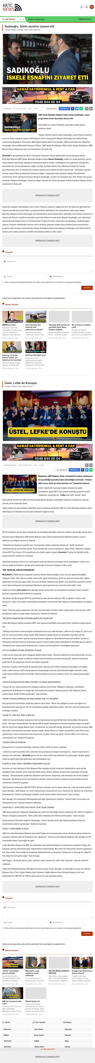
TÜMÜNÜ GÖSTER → (85, 19)
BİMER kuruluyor (9, 325)
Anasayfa (7, 30)
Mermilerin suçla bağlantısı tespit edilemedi (32, 973)
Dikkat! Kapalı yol (32, 1001)
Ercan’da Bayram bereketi (38, 19)
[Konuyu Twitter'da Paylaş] (77, 108)
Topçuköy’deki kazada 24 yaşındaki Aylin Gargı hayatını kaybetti (59, 327)
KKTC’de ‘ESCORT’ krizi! (35, 355)
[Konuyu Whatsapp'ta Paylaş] (81, 108)
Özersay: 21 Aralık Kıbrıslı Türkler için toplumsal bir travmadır (12, 357)
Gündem (8, 109)
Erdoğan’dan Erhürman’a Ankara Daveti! (82, 972)
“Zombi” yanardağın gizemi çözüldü (10, 972)
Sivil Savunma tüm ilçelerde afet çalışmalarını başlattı (34, 327)
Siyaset (14, 465)
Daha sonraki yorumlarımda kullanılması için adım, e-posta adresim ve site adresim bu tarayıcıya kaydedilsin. (43, 282)
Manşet (13, 30)
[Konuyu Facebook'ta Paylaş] (72, 108)
